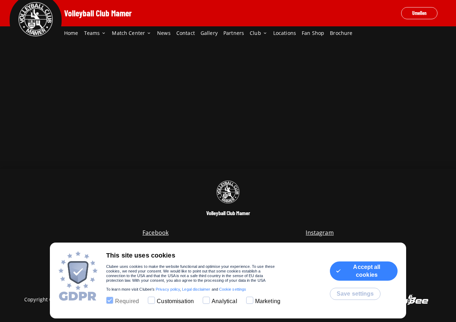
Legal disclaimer (196, 289)
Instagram (319, 233)
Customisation (175, 301)
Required (127, 301)
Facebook (155, 233)
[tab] (74, 33)
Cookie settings (232, 289)
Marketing (267, 301)
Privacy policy (168, 289)
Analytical (224, 301)
